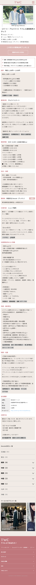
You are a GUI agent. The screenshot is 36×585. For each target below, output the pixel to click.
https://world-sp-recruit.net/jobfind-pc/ (20, 410)
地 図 (32, 198)
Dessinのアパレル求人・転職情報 (19, 547)
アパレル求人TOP (5, 547)
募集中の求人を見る (18, 52)
